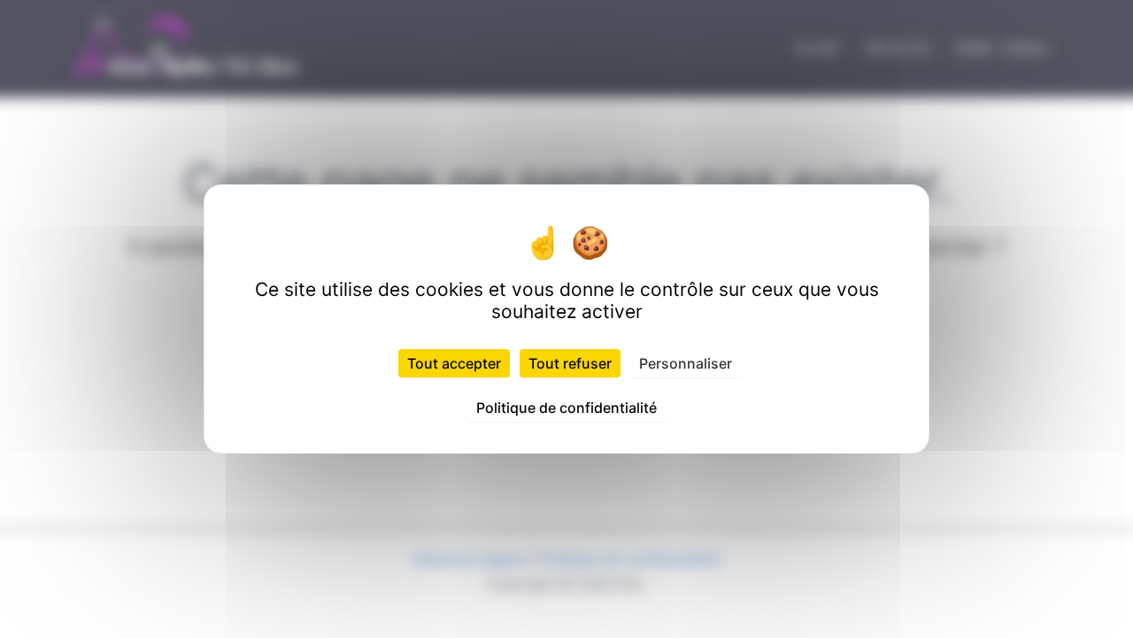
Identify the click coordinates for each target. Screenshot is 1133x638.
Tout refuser (570, 363)
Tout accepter (454, 363)
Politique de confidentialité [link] (566, 407)
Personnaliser (685, 363)
